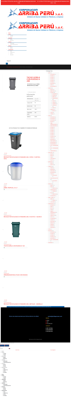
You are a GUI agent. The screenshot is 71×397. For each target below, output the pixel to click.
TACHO (11, 36)
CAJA (11, 51)
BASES (11, 39)
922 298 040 (50, 329)
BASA (37, 85)
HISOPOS (52, 137)
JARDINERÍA (10, 38)
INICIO (3, 351)
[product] (24, 141)
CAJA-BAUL (52, 213)
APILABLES (52, 205)
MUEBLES (9, 45)
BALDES (51, 121)
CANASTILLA (12, 52)
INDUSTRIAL (50, 152)
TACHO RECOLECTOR (14, 44)
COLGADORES (52, 218)
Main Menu (17, 349)
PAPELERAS (12, 43)
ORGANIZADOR (10, 49)
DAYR (49, 72)
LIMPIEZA (52, 109)
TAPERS (53, 102)
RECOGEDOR (52, 172)
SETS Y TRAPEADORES (54, 145)
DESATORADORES (53, 125)
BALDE (51, 89)
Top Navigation (53, 349)
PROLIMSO (50, 230)
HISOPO (51, 167)
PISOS (51, 84)
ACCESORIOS (52, 74)
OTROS (49, 229)
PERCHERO (52, 227)
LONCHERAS (52, 201)
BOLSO (51, 208)
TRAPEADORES (53, 150)
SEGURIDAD (50, 242)
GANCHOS (52, 222)
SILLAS (11, 48)
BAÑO (51, 198)
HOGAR (9, 34)
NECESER (52, 225)
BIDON (51, 155)
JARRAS (5, 186)
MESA (51, 186)
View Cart (2, 345)
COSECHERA (52, 158)
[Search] (9, 348)
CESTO (11, 53)
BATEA (53, 110)
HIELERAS (54, 95)
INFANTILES (54, 188)
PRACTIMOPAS (53, 140)
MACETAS (12, 40)
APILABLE (12, 54)
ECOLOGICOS (54, 175)
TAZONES (54, 103)
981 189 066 (50, 328)
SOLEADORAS (52, 195)
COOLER (51, 219)
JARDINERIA (50, 161)
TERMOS (51, 113)
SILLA (51, 192)
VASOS (53, 107)
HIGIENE (53, 200)
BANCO (51, 185)
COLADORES (54, 93)
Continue (6, 345)
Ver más (5, 153)
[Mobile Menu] (7, 63)
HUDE (49, 115)
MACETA (51, 164)
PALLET (51, 160)
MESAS (11, 47)
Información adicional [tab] (32, 92)
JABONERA (52, 169)
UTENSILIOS (54, 105)
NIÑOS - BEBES (51, 197)
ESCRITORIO (52, 221)
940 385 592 (50, 331)
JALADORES (52, 83)
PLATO (53, 100)
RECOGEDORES (53, 86)
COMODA (54, 191)
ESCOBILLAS (52, 136)
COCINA (11, 35)
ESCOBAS (52, 75)
